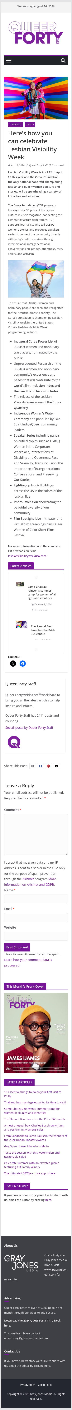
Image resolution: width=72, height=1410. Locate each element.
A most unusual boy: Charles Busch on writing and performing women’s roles (42, 628)
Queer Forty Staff (38, 165)
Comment (12, 810)
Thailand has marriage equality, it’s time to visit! (35, 1102)
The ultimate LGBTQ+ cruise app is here (29, 1173)
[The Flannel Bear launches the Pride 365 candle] (21, 585)
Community (16, 124)
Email (9, 909)
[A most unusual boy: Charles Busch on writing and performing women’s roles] (20, 620)
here (48, 1200)
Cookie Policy (45, 1384)
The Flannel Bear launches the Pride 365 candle (43, 591)
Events (30, 124)
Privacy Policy (27, 1384)
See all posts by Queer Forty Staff (29, 727)
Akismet (28, 879)
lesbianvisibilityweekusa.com (27, 556)
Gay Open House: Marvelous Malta (26, 1146)
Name (10, 890)
